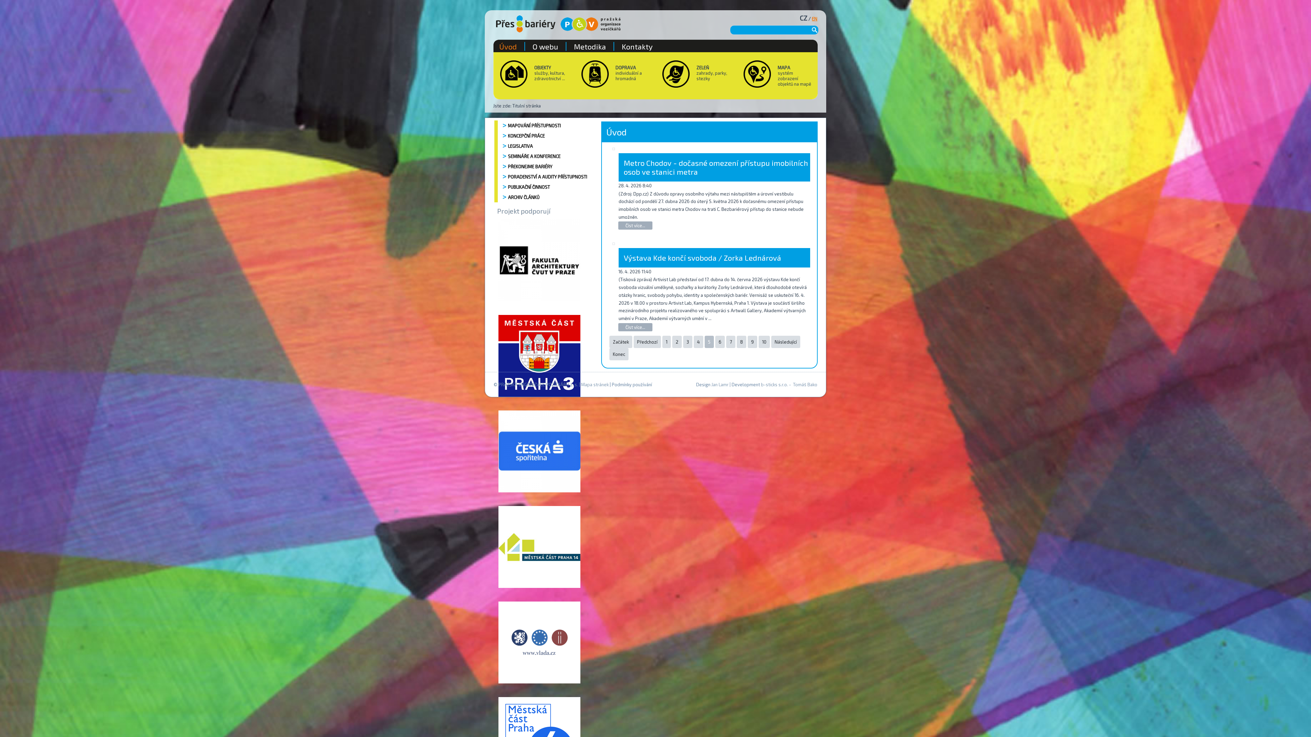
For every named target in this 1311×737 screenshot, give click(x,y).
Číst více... (635, 225)
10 (764, 342)
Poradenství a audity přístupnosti (547, 176)
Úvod (508, 46)
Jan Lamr (720, 384)
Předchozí (647, 342)
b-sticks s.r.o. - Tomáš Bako (789, 384)
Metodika (590, 46)
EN (814, 18)
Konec (619, 354)
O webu (545, 46)
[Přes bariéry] (525, 23)
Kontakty (637, 46)
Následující (786, 342)
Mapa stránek (595, 384)
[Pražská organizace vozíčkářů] (591, 24)
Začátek (621, 342)
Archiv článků (524, 197)
